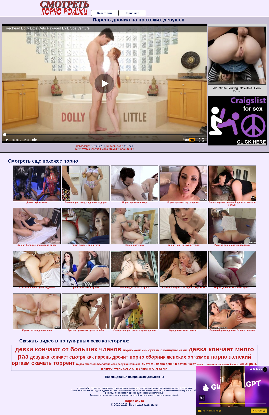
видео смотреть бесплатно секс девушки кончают (108, 364)
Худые (86, 148)
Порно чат (132, 13)
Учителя (96, 148)
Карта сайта (134, 401)
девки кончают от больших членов (68, 349)
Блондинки (127, 148)
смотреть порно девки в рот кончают (169, 363)
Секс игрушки (110, 148)
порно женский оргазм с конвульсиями (155, 350)
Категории (104, 13)
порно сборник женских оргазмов (170, 357)
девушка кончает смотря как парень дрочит (79, 357)
